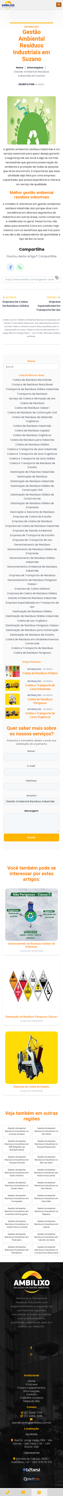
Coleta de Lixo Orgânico (32, 621)
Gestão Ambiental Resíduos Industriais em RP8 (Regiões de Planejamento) (17, 1145)
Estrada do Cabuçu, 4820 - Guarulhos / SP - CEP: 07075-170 (31, 1460)
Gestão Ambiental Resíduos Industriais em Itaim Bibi (46, 1198)
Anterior (11, 297)
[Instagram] (31, 1354)
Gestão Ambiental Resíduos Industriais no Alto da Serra (46, 1160)
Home (19, 67)
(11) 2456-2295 (33, 1416)
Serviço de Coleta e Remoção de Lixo (32, 398)
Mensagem (31, 810)
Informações (35, 67)
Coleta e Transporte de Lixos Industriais (32, 449)
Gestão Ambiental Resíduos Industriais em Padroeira (17, 1237)
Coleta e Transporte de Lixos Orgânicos (32, 454)
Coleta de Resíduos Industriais (32, 426)
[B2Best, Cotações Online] (31, 1470)
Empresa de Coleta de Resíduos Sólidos (32, 593)
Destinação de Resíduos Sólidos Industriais (32, 616)
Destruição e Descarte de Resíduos (32, 512)
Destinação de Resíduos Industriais (32, 481)
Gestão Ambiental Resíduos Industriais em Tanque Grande (17, 1160)
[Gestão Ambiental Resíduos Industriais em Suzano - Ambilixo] (8, 5)
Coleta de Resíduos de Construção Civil (32, 412)
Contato (31, 1394)
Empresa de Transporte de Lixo (32, 540)
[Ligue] (8, 1492)
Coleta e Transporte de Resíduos (32, 648)
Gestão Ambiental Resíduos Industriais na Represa (46, 1211)
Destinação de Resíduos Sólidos (32, 611)
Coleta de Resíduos (32, 403)
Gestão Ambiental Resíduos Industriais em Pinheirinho (17, 1250)
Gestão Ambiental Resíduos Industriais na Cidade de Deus (17, 1131)
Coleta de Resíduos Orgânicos (32, 435)
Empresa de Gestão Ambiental (32, 530)
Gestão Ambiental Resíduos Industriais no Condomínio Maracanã (46, 1250)
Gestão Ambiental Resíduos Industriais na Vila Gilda (46, 1131)
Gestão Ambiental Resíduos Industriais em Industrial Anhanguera (17, 1211)
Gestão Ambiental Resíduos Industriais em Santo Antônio (17, 1172)
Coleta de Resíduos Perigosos (32, 653)
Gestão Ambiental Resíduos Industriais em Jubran (46, 1224)
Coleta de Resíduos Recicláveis (32, 380)
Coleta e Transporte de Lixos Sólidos (32, 458)
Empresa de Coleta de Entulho (32, 516)
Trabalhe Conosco (31, 1398)
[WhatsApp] (20, 267)
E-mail (31, 766)
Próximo (52, 297)
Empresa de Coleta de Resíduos (32, 521)
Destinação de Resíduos (32, 476)
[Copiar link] (57, 278)
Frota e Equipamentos (31, 1388)
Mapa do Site (31, 1401)
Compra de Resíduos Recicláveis (32, 384)
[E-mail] (24, 1492)
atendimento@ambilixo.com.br (31, 1423)
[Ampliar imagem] (31, 120)
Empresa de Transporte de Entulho (32, 535)
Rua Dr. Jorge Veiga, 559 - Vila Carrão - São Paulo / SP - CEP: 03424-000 (32, 1443)
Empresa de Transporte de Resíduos (32, 575)
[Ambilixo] (31, 1281)
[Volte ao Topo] (39, 1492)
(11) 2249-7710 (33, 1413)
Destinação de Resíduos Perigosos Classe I (32, 625)
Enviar (31, 837)
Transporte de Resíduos (32, 394)
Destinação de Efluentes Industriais (32, 472)
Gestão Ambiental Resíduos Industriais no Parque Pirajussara (46, 1144)
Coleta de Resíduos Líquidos (32, 430)
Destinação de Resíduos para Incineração (32, 630)
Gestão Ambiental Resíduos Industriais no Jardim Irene (16, 1185)
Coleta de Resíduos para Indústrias (32, 440)
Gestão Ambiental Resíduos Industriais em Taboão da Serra (46, 1237)
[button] (58, 4)
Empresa (31, 1384)
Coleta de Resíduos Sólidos (32, 444)
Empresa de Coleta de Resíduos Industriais (32, 526)
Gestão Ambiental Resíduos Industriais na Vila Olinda (46, 1185)
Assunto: (31, 795)
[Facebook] (10, 267)
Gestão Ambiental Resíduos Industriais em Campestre (17, 1198)
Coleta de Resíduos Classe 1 (32, 408)
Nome (31, 751)
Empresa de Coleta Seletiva (32, 589)
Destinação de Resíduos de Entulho (32, 635)
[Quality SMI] (31, 1479)
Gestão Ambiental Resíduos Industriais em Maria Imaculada (46, 1172)
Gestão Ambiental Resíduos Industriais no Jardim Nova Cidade (16, 1224)
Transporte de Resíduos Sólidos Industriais (32, 389)
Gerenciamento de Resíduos (32, 544)
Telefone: (32, 780)
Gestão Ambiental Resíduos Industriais (32, 598)
